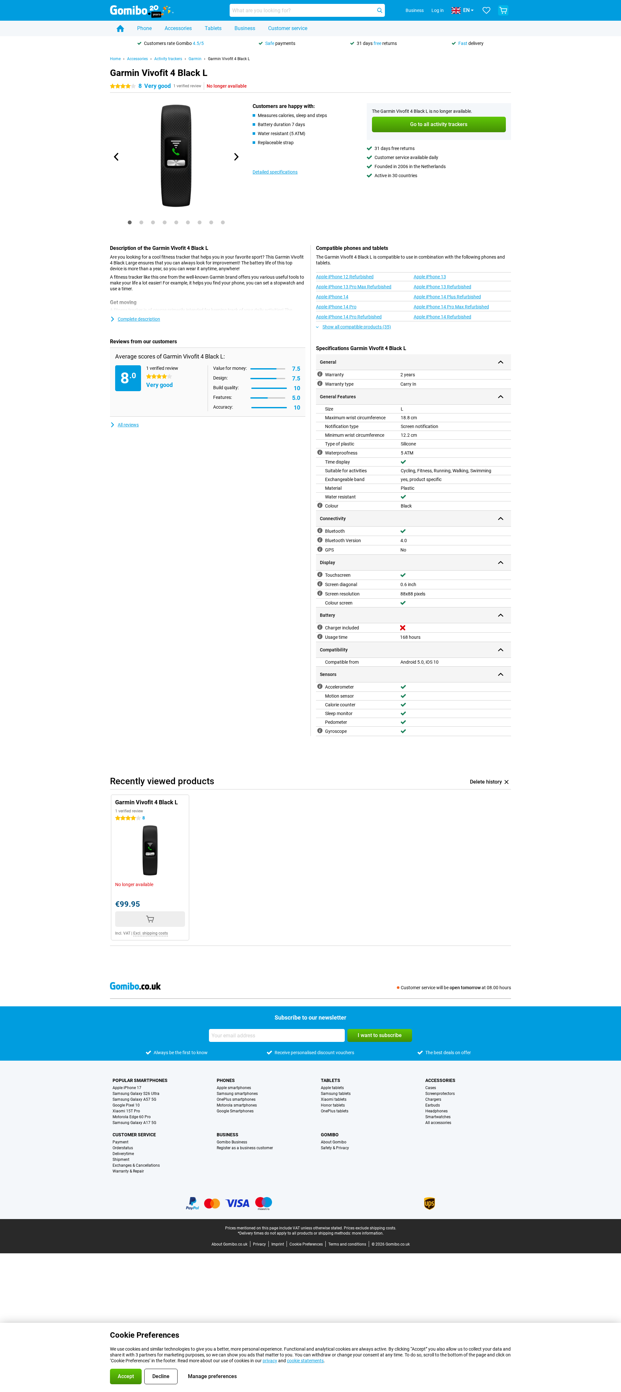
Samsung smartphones (237, 1093)
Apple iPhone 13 (430, 276)
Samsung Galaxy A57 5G (134, 1099)
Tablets (213, 28)
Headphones (436, 1111)
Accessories (178, 28)
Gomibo (330, 1134)
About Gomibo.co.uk (229, 1244)
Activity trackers (168, 59)
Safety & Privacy (335, 1148)
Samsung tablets (336, 1093)
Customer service (287, 28)
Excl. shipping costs (150, 933)
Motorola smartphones (237, 1105)
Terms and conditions (347, 1244)
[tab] (130, 222)
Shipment (121, 1159)
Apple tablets (332, 1088)
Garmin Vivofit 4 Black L (229, 59)
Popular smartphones (140, 1080)
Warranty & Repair (128, 1171)
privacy (270, 1360)
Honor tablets (333, 1105)
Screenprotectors (440, 1093)
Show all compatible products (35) (356, 326)
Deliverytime (123, 1153)
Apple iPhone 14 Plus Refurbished (447, 296)
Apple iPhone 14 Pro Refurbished (349, 316)
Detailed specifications (275, 172)
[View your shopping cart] (503, 10)
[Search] (380, 10)
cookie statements (305, 1360)
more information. (368, 1233)
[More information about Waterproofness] (319, 452)
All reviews (128, 424)
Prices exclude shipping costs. (370, 1228)
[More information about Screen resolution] (319, 593)
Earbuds (432, 1105)
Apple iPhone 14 (332, 296)
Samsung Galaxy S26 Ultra (136, 1093)
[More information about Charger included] (319, 627)
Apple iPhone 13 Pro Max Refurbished (353, 286)
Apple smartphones (234, 1088)
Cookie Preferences (306, 1244)
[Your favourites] (486, 10)
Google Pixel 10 (126, 1105)
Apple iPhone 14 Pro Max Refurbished (451, 306)
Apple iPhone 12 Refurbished (345, 276)
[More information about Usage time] (319, 636)
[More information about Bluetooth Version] (319, 539)
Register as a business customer (245, 1148)
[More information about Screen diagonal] (319, 583)
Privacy (259, 1244)
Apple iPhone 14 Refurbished (442, 316)
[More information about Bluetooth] (319, 530)
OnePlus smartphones (236, 1099)
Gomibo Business (232, 1142)
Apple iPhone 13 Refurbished (442, 286)
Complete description (139, 319)
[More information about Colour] (319, 505)
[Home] (120, 28)
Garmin (195, 59)
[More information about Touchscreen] (319, 574)
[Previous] (116, 156)
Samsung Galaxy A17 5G (134, 1122)
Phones (226, 1080)
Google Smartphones (235, 1111)
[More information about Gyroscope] (319, 730)
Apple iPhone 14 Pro (336, 306)
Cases (430, 1088)
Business (244, 28)
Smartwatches (438, 1117)
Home (115, 59)
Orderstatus (123, 1148)
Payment (120, 1142)
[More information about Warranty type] (319, 383)
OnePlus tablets (334, 1111)
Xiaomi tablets (333, 1099)
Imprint (277, 1244)
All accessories (438, 1122)
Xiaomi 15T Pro (126, 1111)
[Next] (235, 156)
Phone (144, 28)
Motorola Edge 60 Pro (132, 1117)
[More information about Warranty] (319, 374)
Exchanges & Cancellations (136, 1165)
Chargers (433, 1099)
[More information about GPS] (319, 549)
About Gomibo (333, 1142)
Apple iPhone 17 (127, 1088)
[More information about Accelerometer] (319, 686)
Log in (437, 10)
